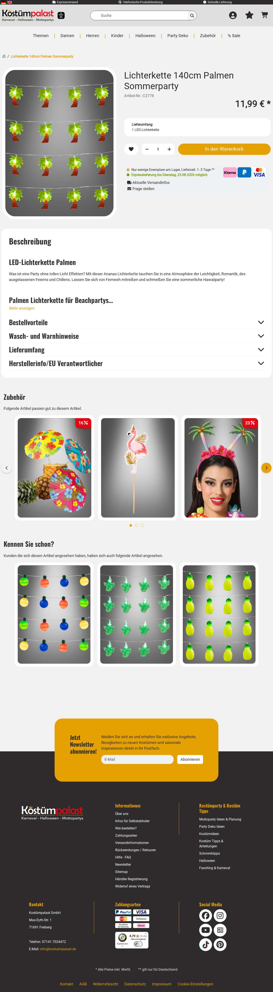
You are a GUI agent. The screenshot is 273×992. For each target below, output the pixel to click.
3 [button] (142, 525)
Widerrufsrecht (105, 984)
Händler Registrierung (131, 879)
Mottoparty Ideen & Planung (220, 819)
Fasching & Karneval (214, 868)
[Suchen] (192, 15)
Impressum (161, 984)
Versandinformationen (132, 843)
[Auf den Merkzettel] (131, 149)
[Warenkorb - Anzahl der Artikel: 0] (265, 15)
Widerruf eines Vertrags (132, 886)
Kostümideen (209, 834)
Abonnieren (190, 759)
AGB (83, 984)
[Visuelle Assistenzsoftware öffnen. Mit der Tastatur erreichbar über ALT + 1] (58, 15)
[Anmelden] (233, 15)
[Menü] (145, 934)
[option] (59, 143)
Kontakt (66, 984)
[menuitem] (3, 2)
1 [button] (130, 525)
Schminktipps (209, 853)
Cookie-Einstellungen (195, 984)
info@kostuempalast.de (58, 949)
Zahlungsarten (126, 835)
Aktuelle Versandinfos (151, 182)
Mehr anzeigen (22, 308)
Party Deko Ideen (212, 827)
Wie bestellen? (126, 828)
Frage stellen (143, 188)
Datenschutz (135, 984)
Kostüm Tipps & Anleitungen (211, 843)
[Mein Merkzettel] (249, 15)
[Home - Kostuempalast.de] (52, 813)
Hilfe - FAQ (123, 857)
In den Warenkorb (224, 149)
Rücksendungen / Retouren (135, 850)
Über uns (121, 814)
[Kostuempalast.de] (28, 15)
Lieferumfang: (142, 124)
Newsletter (123, 865)
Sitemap (121, 872)
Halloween (207, 861)
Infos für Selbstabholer (132, 821)
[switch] (138, 944)
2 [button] (136, 525)
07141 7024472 (54, 942)
